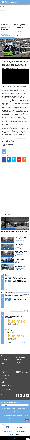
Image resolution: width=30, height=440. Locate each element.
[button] (24, 313)
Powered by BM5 (13, 438)
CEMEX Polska (5, 371)
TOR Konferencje (20, 360)
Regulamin (19, 365)
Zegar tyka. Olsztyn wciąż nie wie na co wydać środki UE (14, 231)
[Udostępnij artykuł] (9, 160)
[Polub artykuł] (4, 160)
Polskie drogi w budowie (7, 370)
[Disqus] (15, 195)
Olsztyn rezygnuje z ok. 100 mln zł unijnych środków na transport (21, 239)
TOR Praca (4, 363)
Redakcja (19, 362)
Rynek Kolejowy (5, 358)
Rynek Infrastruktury (6, 359)
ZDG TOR (19, 359)
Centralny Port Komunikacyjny (5, 374)
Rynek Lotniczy (5, 362)
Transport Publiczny (6, 360)
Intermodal (4, 377)
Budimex (4, 372)
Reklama (19, 363)
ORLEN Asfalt (5, 384)
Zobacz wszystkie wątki (6, 389)
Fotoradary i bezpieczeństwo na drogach (6, 380)
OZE (3, 382)
